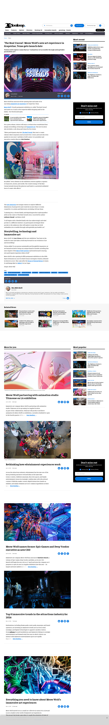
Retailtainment (58, 33)
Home (5, 38)
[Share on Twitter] (62, 96)
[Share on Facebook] (68, 96)
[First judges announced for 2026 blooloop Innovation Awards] (79, 323)
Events (68, 30)
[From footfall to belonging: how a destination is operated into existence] (6, 118)
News (7, 30)
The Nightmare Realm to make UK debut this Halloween (94, 76)
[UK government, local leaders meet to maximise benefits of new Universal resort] (79, 373)
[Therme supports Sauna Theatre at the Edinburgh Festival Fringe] (79, 56)
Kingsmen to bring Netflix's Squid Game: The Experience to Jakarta (61, 322)
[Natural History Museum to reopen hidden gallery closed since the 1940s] (79, 401)
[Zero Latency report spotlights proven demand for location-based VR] (79, 66)
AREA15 (20, 263)
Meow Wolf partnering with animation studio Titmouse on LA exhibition (32, 396)
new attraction (11, 204)
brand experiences (63, 272)
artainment (35, 272)
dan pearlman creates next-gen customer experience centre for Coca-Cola (27, 312)
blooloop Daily (85, 112)
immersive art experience (19, 104)
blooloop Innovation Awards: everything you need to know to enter (59, 312)
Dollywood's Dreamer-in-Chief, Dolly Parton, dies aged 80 (95, 393)
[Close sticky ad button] (107, 717)
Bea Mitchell (14, 93)
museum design (91, 398)
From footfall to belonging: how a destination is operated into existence (18, 119)
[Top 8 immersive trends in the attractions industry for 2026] (37, 589)
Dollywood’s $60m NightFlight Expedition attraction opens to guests (95, 356)
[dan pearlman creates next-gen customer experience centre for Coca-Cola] (11, 313)
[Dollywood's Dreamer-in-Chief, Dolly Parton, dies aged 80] (79, 392)
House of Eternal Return (35, 261)
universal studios (92, 371)
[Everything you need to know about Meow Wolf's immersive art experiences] (37, 674)
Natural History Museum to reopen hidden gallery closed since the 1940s (95, 402)
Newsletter (100, 30)
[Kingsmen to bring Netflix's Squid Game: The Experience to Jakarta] (45, 323)
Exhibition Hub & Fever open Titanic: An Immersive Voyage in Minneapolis (95, 48)
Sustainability (89, 33)
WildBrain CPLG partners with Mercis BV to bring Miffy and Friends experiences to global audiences (94, 314)
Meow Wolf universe (22, 251)
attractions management (14, 272)
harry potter (91, 380)
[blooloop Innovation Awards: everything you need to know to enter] (45, 313)
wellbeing (90, 54)
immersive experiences (45, 272)
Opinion (21, 30)
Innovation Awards (50, 30)
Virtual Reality (91, 63)
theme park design (92, 389)
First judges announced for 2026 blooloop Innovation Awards (94, 322)
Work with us (79, 25)
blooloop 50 (38, 30)
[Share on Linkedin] (58, 96)
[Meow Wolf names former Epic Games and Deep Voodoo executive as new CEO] (37, 522)
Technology (48, 33)
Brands (68, 33)
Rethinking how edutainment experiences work (33, 464)
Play (81, 33)
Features (14, 30)
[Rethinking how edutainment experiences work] (37, 439)
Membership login (91, 25)
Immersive (75, 33)
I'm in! (89, 122)
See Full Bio (9, 298)
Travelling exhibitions (93, 45)
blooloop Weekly (94, 112)
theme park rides (92, 352)
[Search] (71, 25)
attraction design (26, 272)
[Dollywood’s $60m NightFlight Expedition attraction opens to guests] (79, 355)
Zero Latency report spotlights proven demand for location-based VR (95, 67)
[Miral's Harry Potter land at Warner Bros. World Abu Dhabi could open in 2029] (79, 383)
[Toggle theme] (100, 26)
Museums (8, 33)
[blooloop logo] (15, 25)
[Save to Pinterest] (65, 96)
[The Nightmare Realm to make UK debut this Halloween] (79, 75)
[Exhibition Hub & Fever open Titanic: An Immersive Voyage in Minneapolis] (79, 47)
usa (5, 272)
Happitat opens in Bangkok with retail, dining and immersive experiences (40, 119)
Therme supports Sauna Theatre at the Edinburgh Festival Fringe (95, 57)
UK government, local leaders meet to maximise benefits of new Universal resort (95, 375)
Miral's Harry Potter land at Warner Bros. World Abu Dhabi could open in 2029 (95, 384)
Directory (29, 30)
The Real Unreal (27, 132)
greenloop (62, 30)
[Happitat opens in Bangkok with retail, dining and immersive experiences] (29, 118)
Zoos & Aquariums (37, 33)
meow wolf (54, 272)
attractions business (23, 274)
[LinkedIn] (68, 298)
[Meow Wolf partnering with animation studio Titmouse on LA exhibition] (37, 370)
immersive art (31, 127)
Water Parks (26, 33)
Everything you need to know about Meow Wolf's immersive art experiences (33, 701)
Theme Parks (16, 33)
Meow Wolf (7, 107)
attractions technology (11, 274)
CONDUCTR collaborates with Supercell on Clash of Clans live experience (26, 322)
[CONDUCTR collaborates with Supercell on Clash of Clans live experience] (11, 323)
